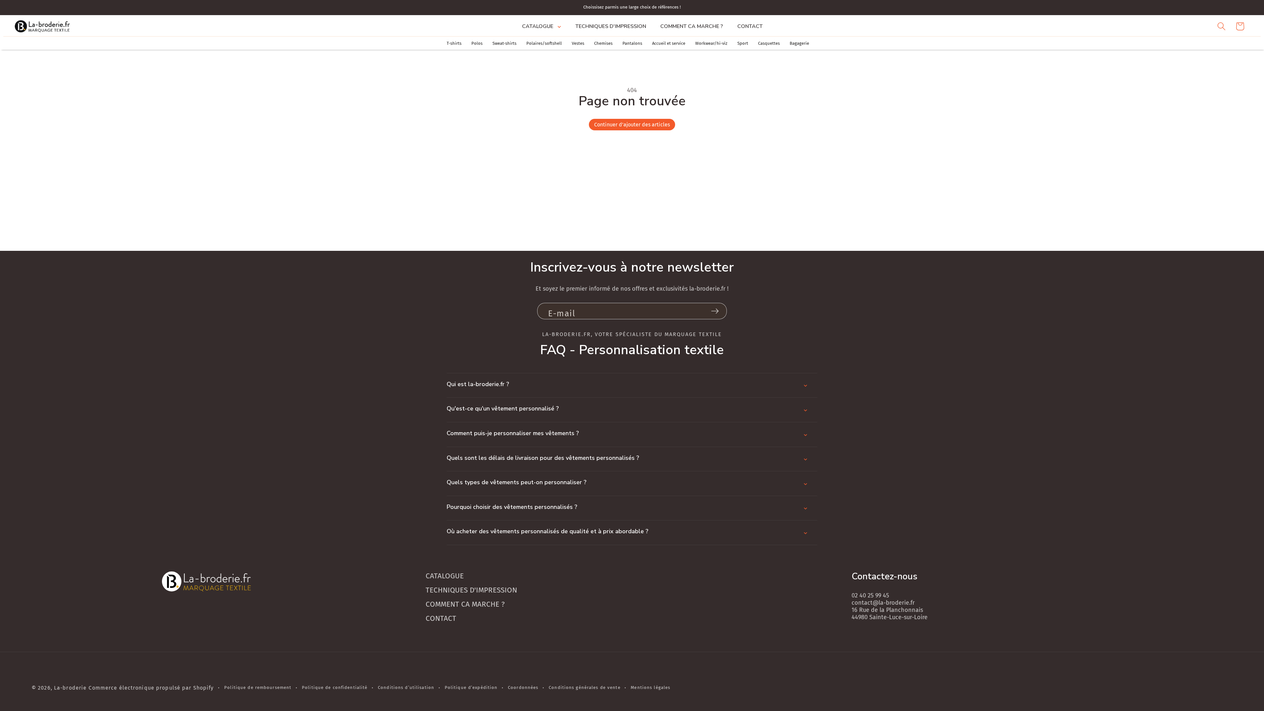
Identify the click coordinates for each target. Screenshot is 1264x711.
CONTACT (441, 618)
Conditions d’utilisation (406, 687)
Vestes (578, 43)
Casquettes (769, 43)
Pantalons (632, 43)
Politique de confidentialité (334, 687)
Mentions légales (650, 687)
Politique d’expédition (471, 687)
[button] (541, 26)
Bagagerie (799, 43)
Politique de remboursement (257, 687)
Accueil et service (668, 43)
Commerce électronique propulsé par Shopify (151, 688)
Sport (742, 43)
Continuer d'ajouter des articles (632, 124)
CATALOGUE (445, 575)
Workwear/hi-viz (711, 43)
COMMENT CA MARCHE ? (465, 604)
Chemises (603, 43)
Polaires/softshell (544, 43)
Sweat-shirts (504, 43)
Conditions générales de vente (584, 687)
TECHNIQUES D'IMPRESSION (471, 590)
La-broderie (70, 688)
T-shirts (454, 43)
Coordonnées (523, 687)
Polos (477, 43)
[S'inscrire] (714, 311)
